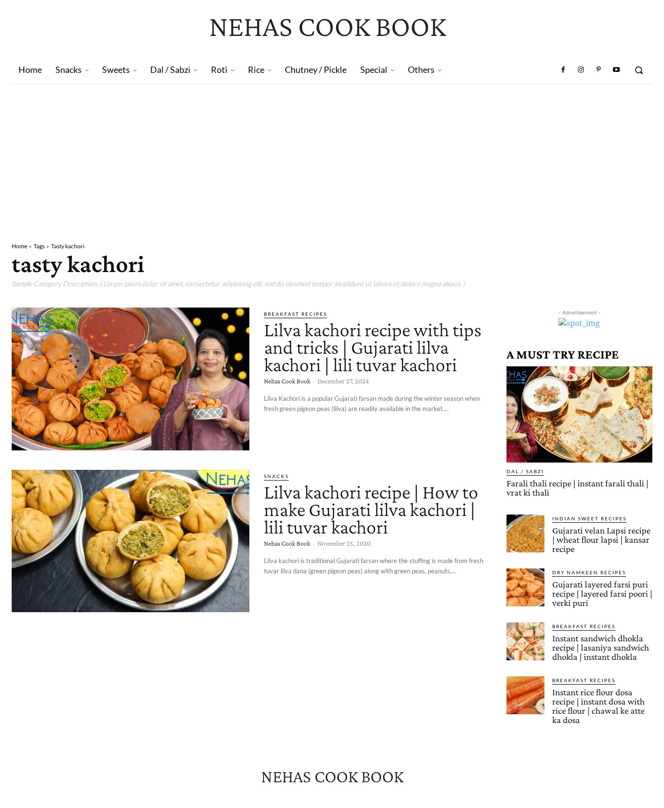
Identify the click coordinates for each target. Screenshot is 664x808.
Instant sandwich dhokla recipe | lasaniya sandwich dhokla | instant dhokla (600, 647)
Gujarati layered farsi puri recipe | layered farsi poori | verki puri (602, 593)
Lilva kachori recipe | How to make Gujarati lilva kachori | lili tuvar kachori (371, 509)
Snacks (276, 476)
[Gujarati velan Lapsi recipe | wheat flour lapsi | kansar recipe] (525, 533)
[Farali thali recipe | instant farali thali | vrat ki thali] (579, 414)
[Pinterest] (598, 70)
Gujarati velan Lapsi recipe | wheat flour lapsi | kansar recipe (601, 539)
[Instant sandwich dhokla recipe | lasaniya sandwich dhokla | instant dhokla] (525, 641)
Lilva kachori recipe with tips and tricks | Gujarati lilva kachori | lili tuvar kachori (373, 347)
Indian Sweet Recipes (589, 518)
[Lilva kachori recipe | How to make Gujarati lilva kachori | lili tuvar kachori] (130, 541)
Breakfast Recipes (295, 314)
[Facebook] (563, 70)
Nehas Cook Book (287, 381)
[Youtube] (616, 70)
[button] (638, 70)
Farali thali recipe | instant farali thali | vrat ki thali (577, 488)
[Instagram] (581, 70)
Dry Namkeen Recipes (589, 572)
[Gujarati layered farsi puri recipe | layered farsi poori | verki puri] (525, 587)
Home (19, 246)
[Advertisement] (332, 157)
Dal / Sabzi (525, 471)
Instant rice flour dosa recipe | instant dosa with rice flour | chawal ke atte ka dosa (598, 706)
